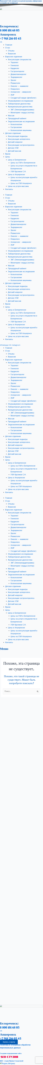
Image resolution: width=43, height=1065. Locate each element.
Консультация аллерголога (19, 139)
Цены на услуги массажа (18, 186)
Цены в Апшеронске (16, 174)
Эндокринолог (16, 77)
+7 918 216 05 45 (10, 38)
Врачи (7, 154)
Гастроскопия (16, 127)
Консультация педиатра (17, 136)
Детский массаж (14, 151)
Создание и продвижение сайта (11, 1053)
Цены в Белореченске (17, 160)
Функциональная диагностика (20, 107)
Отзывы (11, 51)
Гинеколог (15, 65)
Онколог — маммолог (19, 86)
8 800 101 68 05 (9, 30)
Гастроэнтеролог (17, 71)
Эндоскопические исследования (21, 121)
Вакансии (12, 54)
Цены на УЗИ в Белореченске (23, 163)
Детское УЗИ (13, 148)
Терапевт (14, 62)
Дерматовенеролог (18, 74)
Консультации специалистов (19, 59)
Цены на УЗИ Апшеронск (21, 183)
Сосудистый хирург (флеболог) (23, 98)
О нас (7, 48)
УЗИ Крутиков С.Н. (18, 171)
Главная (8, 45)
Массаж (11, 116)
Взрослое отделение (13, 57)
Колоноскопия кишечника (21, 130)
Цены (7, 157)
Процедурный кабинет (17, 118)
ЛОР (12, 95)
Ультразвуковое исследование (20, 101)
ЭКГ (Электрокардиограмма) (22, 110)
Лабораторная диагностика (19, 104)
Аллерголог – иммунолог (21, 92)
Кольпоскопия (16, 124)
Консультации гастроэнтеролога (21, 145)
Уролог (13, 80)
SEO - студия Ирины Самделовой (11, 1061)
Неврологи (15, 89)
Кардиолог (15, 68)
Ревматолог (15, 83)
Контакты (9, 189)
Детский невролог (15, 142)
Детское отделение (13, 133)
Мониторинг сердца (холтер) (22, 113)
